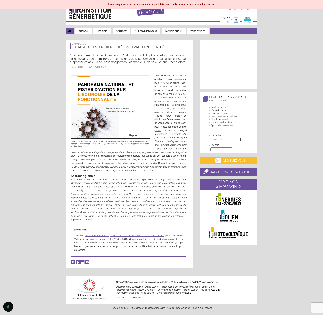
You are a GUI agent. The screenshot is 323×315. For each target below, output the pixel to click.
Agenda (83, 31)
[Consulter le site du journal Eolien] (228, 215)
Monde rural (173, 31)
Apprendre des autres (222, 125)
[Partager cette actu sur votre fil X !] (73, 263)
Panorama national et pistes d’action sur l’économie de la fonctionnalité (124, 235)
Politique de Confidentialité (129, 297)
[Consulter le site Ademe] (230, 19)
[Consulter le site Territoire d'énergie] (247, 19)
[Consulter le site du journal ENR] (228, 198)
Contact (121, 31)
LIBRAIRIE (102, 31)
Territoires (198, 31)
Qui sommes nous (146, 31)
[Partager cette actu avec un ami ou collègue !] (87, 263)
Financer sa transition (222, 122)
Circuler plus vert (219, 119)
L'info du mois (218, 110)
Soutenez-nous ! (219, 107)
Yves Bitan (216, 289)
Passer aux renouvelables (224, 116)
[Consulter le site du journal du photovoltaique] (228, 232)
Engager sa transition (221, 113)
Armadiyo (186, 292)
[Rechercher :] (226, 139)
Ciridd (158, 130)
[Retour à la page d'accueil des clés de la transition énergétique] (88, 10)
